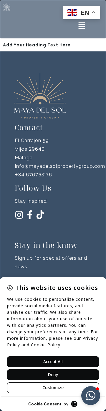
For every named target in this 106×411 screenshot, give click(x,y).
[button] (81, 26)
